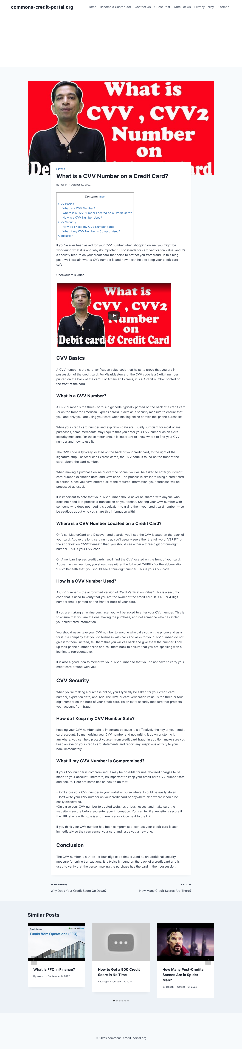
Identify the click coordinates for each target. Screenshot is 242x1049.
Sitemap (223, 7)
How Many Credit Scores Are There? (165, 887)
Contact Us (143, 7)
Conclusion (65, 235)
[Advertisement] (121, 40)
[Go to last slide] (34, 960)
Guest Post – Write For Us (172, 7)
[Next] (208, 960)
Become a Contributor (115, 7)
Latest (60, 169)
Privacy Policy (204, 7)
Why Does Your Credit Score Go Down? (78, 887)
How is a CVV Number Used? (82, 217)
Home (92, 7)
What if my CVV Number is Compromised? (91, 231)
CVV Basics (66, 204)
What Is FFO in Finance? (54, 969)
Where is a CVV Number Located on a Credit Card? (97, 213)
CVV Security (67, 222)
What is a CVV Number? (79, 208)
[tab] (114, 1000)
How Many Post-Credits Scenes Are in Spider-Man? (183, 974)
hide (102, 196)
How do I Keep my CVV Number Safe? (88, 226)
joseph (63, 184)
